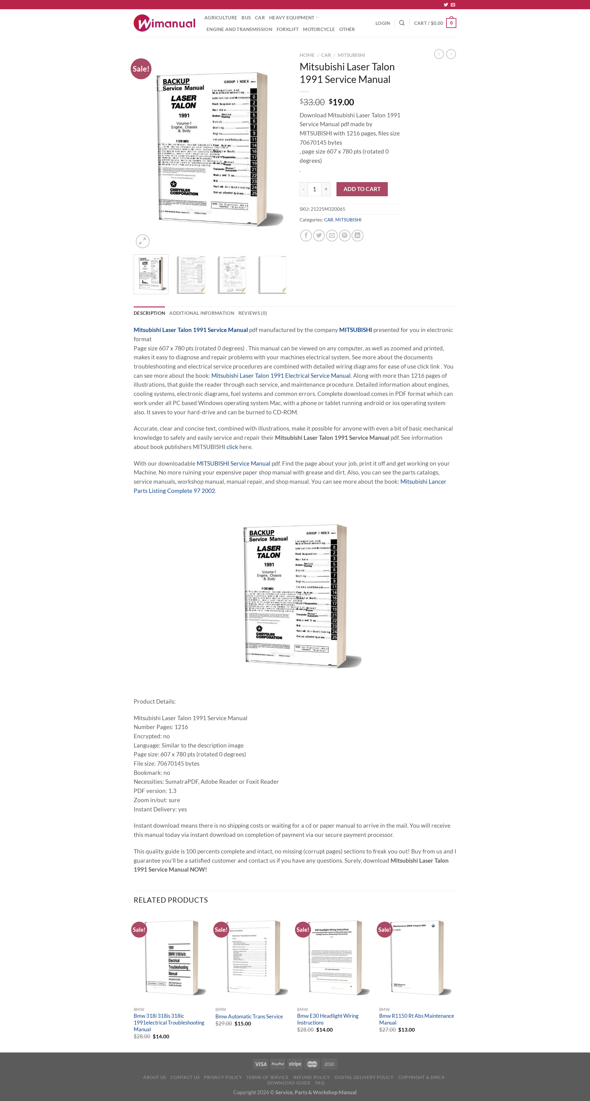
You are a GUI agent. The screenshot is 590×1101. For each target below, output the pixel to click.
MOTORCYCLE (319, 29)
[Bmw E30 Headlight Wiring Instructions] (335, 957)
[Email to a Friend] (332, 235)
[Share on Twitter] (319, 235)
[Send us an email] (453, 4)
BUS (246, 17)
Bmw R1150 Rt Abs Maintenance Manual (416, 1019)
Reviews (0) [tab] (252, 313)
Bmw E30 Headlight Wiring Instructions (328, 1019)
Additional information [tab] (201, 313)
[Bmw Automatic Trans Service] (253, 957)
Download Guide (289, 1082)
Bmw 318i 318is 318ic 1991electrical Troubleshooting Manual (169, 1022)
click (232, 446)
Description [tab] (149, 313)
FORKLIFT (288, 29)
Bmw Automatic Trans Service (249, 1016)
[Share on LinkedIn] (357, 235)
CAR (260, 17)
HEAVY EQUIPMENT (291, 17)
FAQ (319, 1082)
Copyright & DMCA (421, 1077)
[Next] (279, 149)
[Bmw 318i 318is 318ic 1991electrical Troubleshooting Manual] (172, 957)
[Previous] (144, 149)
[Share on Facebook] (306, 235)
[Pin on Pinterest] (345, 235)
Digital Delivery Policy (364, 1077)
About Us (154, 1077)
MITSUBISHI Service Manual (233, 463)
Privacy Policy (223, 1077)
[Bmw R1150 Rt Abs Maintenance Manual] (417, 957)
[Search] (402, 23)
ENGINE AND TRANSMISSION (239, 29)
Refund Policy (311, 1077)
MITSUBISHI (351, 55)
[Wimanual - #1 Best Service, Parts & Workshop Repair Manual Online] (164, 23)
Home (307, 55)
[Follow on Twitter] (446, 4)
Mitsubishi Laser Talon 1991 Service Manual (191, 329)
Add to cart (362, 188)
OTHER (347, 29)
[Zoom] (143, 241)
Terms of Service (267, 1077)
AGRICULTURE (220, 17)
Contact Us (185, 1077)
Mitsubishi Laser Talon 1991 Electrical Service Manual (281, 375)
